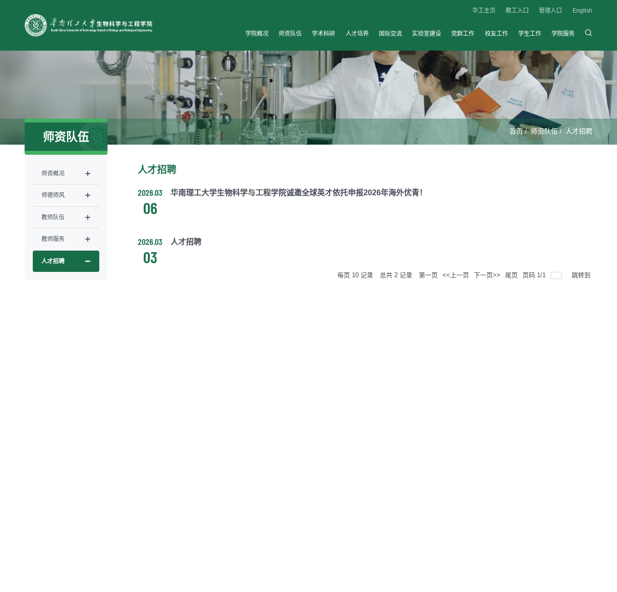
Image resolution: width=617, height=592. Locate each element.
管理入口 (550, 10)
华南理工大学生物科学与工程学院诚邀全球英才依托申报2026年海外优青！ (299, 192)
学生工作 (529, 33)
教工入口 (517, 10)
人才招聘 (578, 131)
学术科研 (323, 33)
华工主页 (484, 10)
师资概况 (53, 173)
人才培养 (357, 33)
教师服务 (53, 239)
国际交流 (390, 33)
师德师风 (53, 195)
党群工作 (462, 33)
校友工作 (496, 33)
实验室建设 (426, 33)
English (582, 10)
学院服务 (563, 33)
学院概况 (256, 33)
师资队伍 (290, 33)
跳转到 (582, 275)
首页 (516, 131)
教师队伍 (53, 217)
